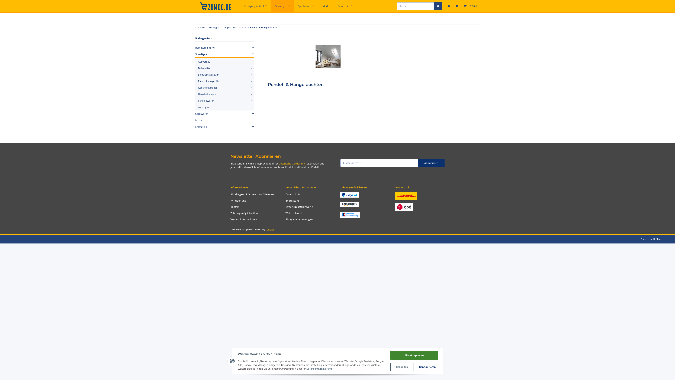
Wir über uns (238, 200)
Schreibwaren (206, 100)
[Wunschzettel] (457, 6)
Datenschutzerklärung (292, 163)
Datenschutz (292, 194)
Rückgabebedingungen (299, 219)
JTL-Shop (656, 239)
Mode (198, 120)
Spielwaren (201, 113)
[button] (449, 6)
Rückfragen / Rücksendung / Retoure (252, 194)
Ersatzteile (201, 126)
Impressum (292, 200)
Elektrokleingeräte (208, 81)
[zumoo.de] (215, 6)
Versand (270, 229)
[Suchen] (438, 6)
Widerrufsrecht (294, 213)
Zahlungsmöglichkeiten (244, 213)
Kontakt (234, 206)
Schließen (402, 366)
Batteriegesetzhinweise (299, 206)
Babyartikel (204, 68)
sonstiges (203, 107)
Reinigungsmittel (205, 47)
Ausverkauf (204, 61)
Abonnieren (431, 163)
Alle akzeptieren (414, 355)
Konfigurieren (427, 366)
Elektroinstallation (208, 74)
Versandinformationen (243, 219)
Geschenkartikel (207, 87)
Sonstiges (201, 54)
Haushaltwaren (207, 94)
